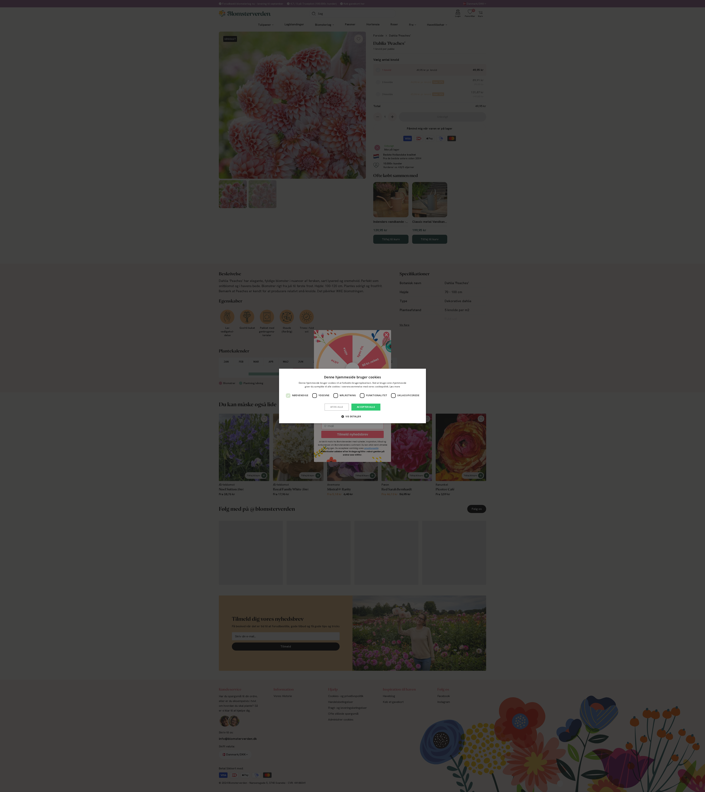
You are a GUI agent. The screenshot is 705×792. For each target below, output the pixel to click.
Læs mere (395, 386)
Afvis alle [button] (336, 406)
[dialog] (352, 396)
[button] (352, 416)
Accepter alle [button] (366, 406)
